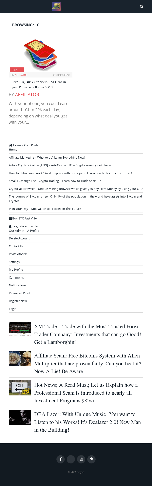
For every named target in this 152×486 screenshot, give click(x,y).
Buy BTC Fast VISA (24, 218)
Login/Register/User (26, 226)
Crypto (16, 70)
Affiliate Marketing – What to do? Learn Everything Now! (47, 157)
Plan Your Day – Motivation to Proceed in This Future (45, 209)
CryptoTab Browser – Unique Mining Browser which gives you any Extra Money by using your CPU (76, 189)
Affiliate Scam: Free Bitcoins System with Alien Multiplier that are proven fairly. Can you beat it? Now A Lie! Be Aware (87, 363)
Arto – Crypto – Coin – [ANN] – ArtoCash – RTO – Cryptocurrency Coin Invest (60, 165)
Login (12, 309)
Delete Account (19, 238)
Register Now (18, 301)
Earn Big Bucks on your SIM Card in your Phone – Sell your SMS (38, 84)
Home (13, 149)
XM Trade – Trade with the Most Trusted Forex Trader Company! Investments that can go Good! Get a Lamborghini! (87, 333)
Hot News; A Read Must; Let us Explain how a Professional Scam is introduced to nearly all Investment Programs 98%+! (86, 392)
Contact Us (16, 246)
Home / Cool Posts (25, 145)
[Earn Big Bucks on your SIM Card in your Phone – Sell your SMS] (40, 54)
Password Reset (19, 293)
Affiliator (21, 74)
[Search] (141, 6)
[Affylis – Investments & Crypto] (56, 6)
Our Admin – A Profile (24, 231)
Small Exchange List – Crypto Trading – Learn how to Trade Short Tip (55, 181)
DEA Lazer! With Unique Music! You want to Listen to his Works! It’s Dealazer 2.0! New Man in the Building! (87, 421)
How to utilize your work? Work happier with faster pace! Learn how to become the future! (70, 173)
